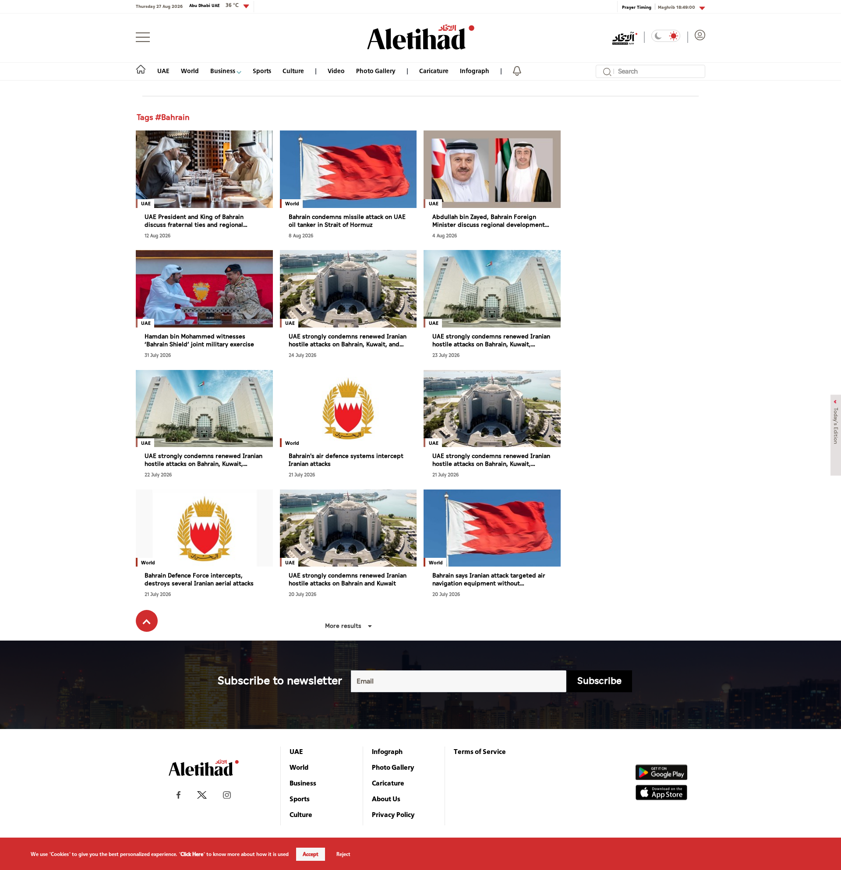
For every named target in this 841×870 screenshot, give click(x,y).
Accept (310, 854)
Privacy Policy (393, 814)
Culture (293, 71)
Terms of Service (480, 751)
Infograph (474, 71)
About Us (386, 798)
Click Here (191, 854)
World (190, 71)
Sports (262, 71)
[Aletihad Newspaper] (420, 37)
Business (223, 71)
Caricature (434, 71)
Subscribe (599, 681)
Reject (343, 854)
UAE (163, 71)
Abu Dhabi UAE (214, 5)
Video (336, 71)
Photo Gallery (376, 71)
